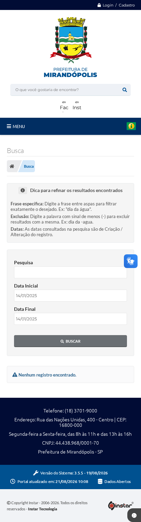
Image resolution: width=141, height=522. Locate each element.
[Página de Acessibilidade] (99, 15)
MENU (19, 126)
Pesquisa (23, 262)
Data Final (25, 309)
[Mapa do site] (87, 15)
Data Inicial (26, 286)
